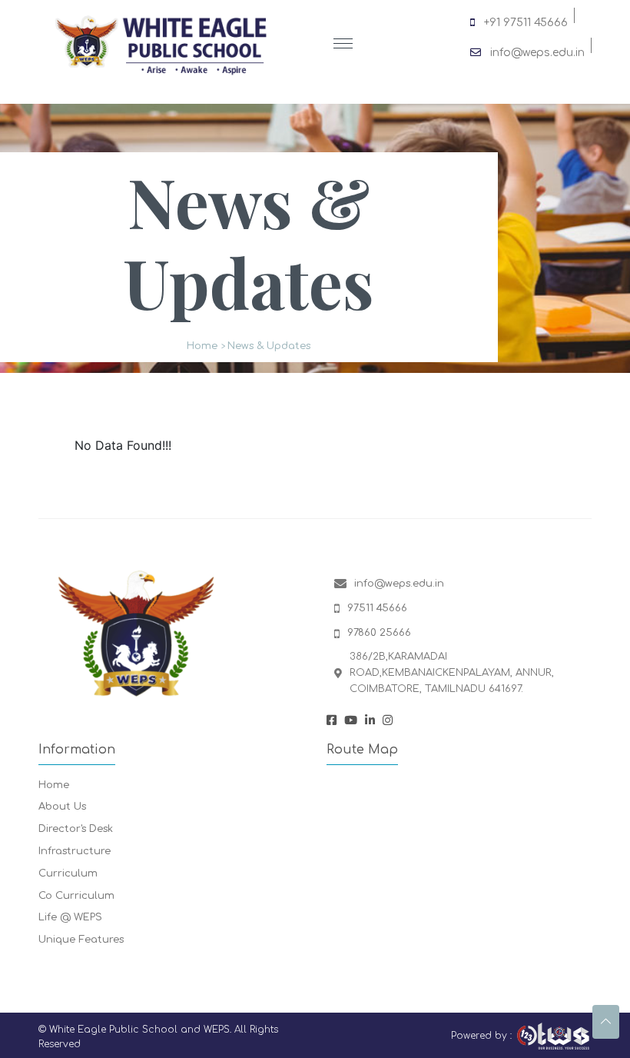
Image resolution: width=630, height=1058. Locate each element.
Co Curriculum (76, 895)
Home (202, 346)
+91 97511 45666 (526, 20)
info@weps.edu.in (537, 50)
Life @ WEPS (70, 917)
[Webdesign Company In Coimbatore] (553, 1036)
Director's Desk (75, 828)
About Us (62, 806)
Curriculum (68, 873)
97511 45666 (377, 608)
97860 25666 (379, 632)
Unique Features (81, 939)
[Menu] (343, 44)
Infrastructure (74, 851)
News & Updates (268, 346)
